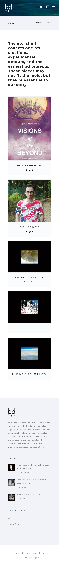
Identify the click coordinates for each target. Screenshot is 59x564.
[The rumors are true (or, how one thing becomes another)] (11, 482)
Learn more (37, 443)
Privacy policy (34, 557)
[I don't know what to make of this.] (11, 497)
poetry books (42, 426)
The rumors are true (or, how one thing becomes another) (33, 481)
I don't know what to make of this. (31, 494)
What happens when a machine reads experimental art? (33, 466)
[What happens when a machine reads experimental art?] (11, 467)
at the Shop (39, 447)
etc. (49, 23)
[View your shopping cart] (47, 7)
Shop (44, 23)
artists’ (30, 426)
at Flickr (16, 524)
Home (38, 23)
